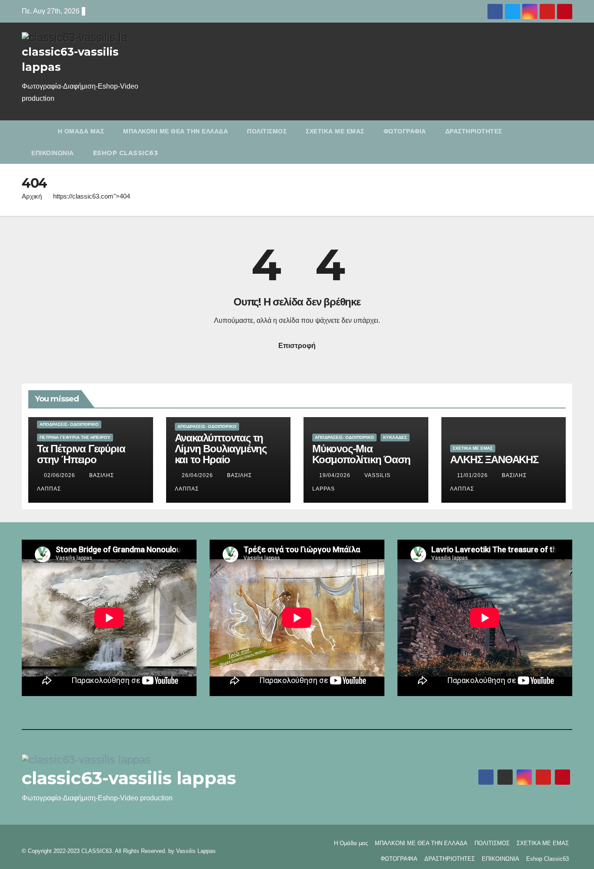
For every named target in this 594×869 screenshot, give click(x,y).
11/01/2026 (473, 475)
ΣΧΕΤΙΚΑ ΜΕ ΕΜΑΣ (335, 131)
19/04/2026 (335, 475)
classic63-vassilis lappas (129, 778)
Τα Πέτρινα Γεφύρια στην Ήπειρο (81, 454)
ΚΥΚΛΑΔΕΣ (395, 437)
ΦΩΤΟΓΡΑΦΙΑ (405, 131)
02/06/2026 (60, 475)
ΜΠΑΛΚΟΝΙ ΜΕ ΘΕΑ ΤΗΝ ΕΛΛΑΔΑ (175, 131)
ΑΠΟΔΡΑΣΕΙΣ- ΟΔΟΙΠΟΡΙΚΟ (69, 424)
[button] (567, 142)
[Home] (35, 131)
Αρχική (32, 196)
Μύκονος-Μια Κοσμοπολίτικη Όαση (361, 454)
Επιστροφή (297, 345)
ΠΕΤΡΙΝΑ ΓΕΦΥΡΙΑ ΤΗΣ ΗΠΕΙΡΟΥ (75, 437)
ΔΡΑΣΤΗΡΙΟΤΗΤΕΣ (473, 131)
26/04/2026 (198, 475)
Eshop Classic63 (125, 153)
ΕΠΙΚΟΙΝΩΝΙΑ (52, 153)
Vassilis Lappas (196, 851)
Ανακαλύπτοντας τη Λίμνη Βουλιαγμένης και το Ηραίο (221, 448)
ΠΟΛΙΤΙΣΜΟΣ (267, 131)
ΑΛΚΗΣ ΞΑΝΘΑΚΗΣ (494, 459)
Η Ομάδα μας (81, 131)
